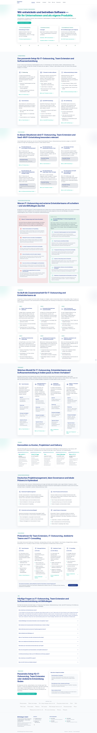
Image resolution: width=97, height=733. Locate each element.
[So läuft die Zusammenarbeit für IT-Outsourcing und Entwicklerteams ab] (95, 365)
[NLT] (76, 704)
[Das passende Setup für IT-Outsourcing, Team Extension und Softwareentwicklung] (95, 361)
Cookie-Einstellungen (76, 731)
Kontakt (64, 2)
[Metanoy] (35, 46)
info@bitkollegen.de (38, 718)
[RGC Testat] (22, 707)
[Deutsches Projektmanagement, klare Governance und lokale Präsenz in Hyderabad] (95, 369)
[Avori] (71, 46)
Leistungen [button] (38, 2)
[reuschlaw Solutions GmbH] (62, 704)
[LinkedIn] (34, 725)
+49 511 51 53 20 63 (38, 719)
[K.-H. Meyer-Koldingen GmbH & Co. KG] (44, 46)
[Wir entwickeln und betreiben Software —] (95, 359)
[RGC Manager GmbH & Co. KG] (55, 707)
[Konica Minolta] (26, 46)
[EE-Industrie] (44, 707)
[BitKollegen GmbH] (21, 2)
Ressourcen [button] (58, 2)
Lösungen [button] (44, 2)
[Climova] (59, 710)
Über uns (53, 2)
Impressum (66, 731)
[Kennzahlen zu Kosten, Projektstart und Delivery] (95, 367)
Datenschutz (70, 731)
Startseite (33, 2)
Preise (49, 2)
